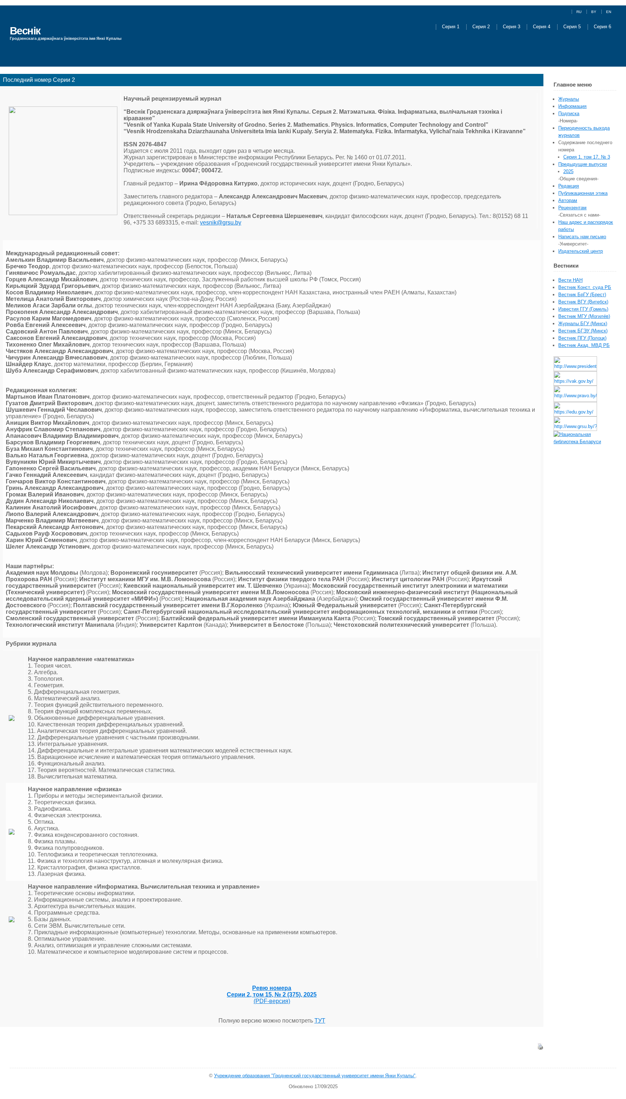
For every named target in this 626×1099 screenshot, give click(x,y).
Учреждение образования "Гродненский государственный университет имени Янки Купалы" (315, 1075)
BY (593, 12)
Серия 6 (602, 27)
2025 (568, 171)
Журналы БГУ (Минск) (582, 323)
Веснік (25, 31)
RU (578, 12)
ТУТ (319, 1021)
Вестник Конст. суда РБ (584, 287)
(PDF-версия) (272, 994)
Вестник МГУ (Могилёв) (584, 316)
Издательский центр (580, 251)
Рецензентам (572, 207)
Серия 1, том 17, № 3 (586, 157)
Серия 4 (542, 27)
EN (608, 12)
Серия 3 (512, 27)
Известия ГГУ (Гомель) (583, 309)
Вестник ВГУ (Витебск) (583, 302)
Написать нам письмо (582, 236)
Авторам (567, 200)
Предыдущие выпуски (582, 164)
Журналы (568, 99)
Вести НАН (570, 280)
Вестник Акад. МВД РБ (584, 345)
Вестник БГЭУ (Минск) (583, 331)
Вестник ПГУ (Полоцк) (582, 338)
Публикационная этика (583, 193)
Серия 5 (572, 27)
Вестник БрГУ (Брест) (582, 294)
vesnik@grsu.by (220, 222)
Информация (572, 106)
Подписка (568, 113)
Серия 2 (481, 27)
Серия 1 (451, 27)
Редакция (568, 186)
